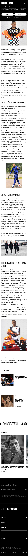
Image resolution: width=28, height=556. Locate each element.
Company (4, 533)
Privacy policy (4, 552)
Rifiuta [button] (7, 14)
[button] (14, 18)
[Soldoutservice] (2, 509)
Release (3, 527)
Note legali (24, 552)
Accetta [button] (20, 14)
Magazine (4, 517)
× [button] (24, 3)
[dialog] (14, 10)
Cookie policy (14, 552)
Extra (3, 522)
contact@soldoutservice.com (9, 547)
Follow (3, 538)
